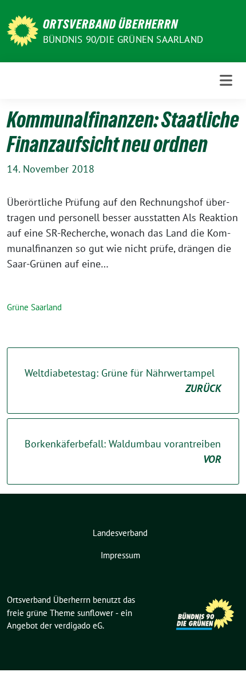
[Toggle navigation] (226, 80)
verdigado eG (78, 625)
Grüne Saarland (34, 307)
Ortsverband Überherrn (110, 24)
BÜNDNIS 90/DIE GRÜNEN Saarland (123, 39)
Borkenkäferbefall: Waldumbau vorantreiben (123, 451)
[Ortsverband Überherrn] (22, 30)
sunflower (95, 612)
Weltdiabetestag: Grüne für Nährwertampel (123, 380)
